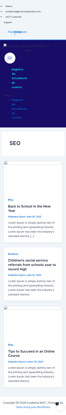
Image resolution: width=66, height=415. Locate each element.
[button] (9, 95)
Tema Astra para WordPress (33, 407)
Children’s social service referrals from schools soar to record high (32, 264)
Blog (10, 199)
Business (13, 254)
